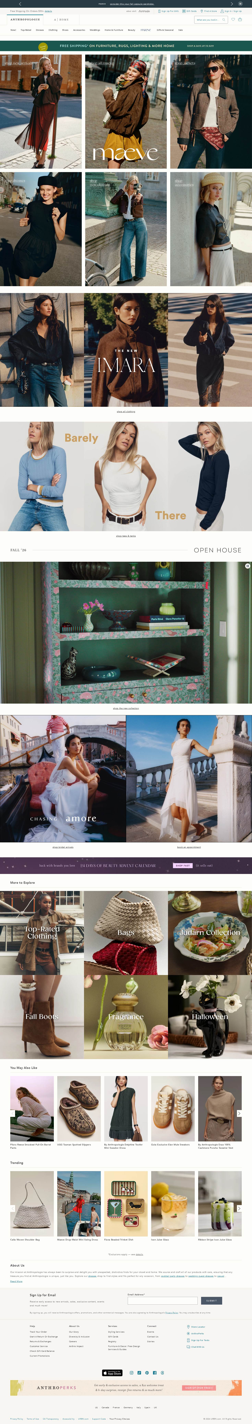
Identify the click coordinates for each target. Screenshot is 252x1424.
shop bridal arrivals (63, 847)
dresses (92, 1276)
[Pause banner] (240, 4)
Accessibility (69, 1419)
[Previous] (13, 1113)
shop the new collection (126, 708)
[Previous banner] (20, 4)
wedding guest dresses (201, 1276)
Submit (211, 1300)
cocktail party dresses (173, 1276)
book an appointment (189, 847)
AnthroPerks (197, 1333)
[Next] (239, 1113)
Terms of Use (33, 1419)
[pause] (247, 566)
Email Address (136, 1294)
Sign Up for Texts (200, 1340)
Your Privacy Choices (120, 1419)
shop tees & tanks (126, 536)
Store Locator (198, 1327)
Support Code (99, 1419)
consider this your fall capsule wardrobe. (132, 4)
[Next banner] (232, 4)
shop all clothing (126, 411)
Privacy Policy (171, 1313)
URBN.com (83, 1419)
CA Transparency (51, 1419)
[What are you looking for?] (224, 20)
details (48, 11)
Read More (16, 1281)
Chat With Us (197, 1347)
